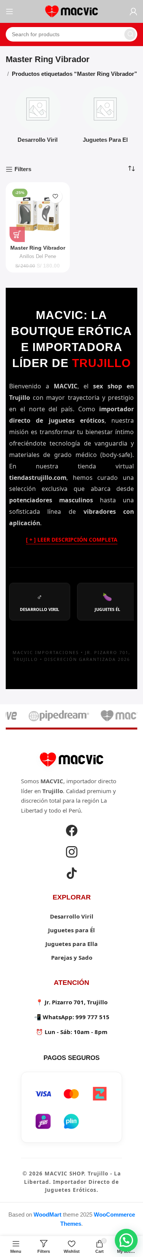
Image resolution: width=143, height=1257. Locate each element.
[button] (126, 1240)
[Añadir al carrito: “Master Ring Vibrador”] (17, 234)
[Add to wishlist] (55, 196)
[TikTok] (71, 874)
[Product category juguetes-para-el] (106, 117)
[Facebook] (71, 832)
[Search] (130, 34)
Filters (22, 169)
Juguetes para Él (71, 930)
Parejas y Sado (71, 957)
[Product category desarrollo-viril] (38, 117)
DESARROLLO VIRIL (39, 602)
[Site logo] (71, 11)
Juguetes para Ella (71, 944)
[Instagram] (71, 853)
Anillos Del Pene (37, 256)
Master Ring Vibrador (37, 248)
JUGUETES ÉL (107, 602)
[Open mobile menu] (9, 11)
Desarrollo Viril (71, 916)
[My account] (133, 11)
